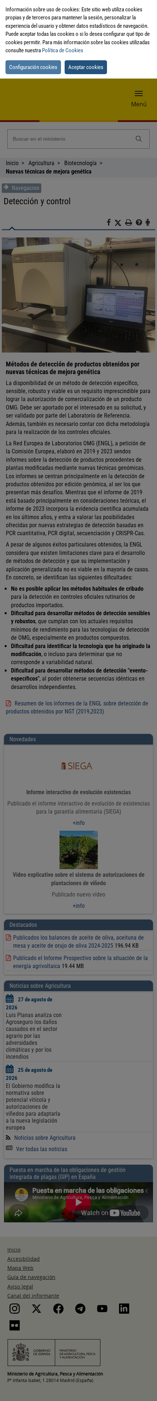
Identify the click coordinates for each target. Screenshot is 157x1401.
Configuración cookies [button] (33, 67)
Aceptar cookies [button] (85, 67)
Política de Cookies (62, 50)
